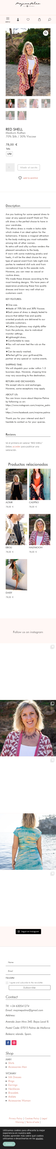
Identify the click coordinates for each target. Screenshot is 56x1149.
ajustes (39, 1138)
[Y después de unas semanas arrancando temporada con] (28, 841)
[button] (45, 33)
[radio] (9, 154)
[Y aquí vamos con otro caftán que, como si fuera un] (28, 671)
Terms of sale (32, 1122)
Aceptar (9, 1144)
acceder (16, 446)
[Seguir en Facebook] (8, 1042)
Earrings (12, 1084)
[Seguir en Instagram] (14, 1042)
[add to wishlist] (9, 472)
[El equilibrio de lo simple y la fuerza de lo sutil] (28, 898)
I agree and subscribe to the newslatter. (26, 982)
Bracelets (13, 1092)
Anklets (12, 1096)
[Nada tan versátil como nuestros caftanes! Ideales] (28, 728)
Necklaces (14, 1088)
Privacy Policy (15, 1118)
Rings (11, 1081)
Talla (8, 149)
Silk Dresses (14, 1077)
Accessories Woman (19, 1100)
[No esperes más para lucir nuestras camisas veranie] (28, 785)
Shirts (11, 1062)
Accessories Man (17, 1066)
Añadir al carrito (28, 167)
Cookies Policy (32, 1118)
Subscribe (29, 987)
